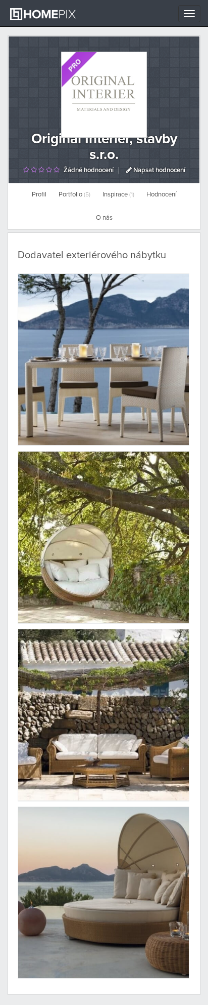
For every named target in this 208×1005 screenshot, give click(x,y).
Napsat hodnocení (158, 170)
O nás (104, 218)
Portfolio (74, 194)
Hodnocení (161, 194)
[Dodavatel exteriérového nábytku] (103, 359)
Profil (39, 194)
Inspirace (118, 194)
